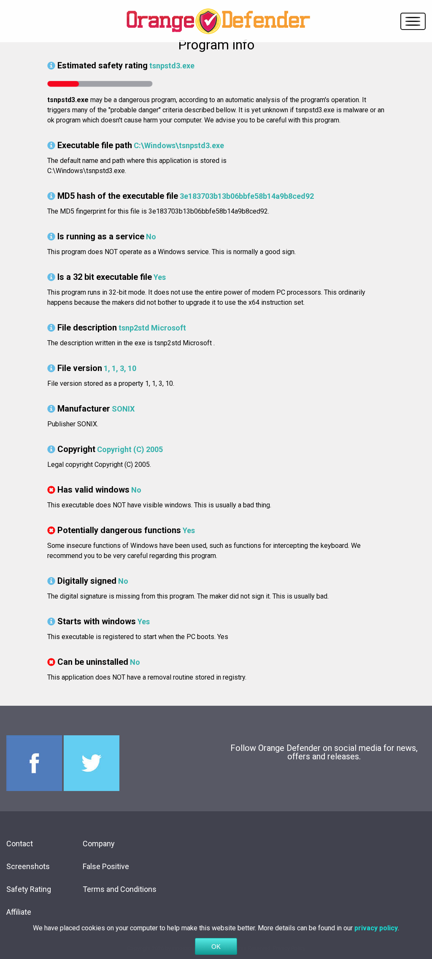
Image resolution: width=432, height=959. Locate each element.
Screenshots (28, 866)
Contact (19, 843)
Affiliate (18, 912)
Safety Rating (28, 889)
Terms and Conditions (120, 889)
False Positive (106, 866)
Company (99, 843)
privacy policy (376, 928)
